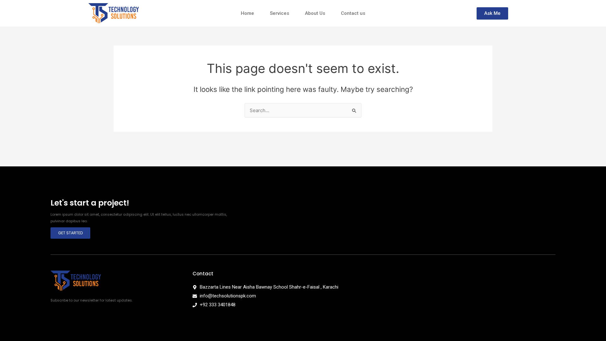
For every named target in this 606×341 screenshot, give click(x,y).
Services (279, 13)
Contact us (353, 13)
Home (247, 13)
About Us (315, 13)
